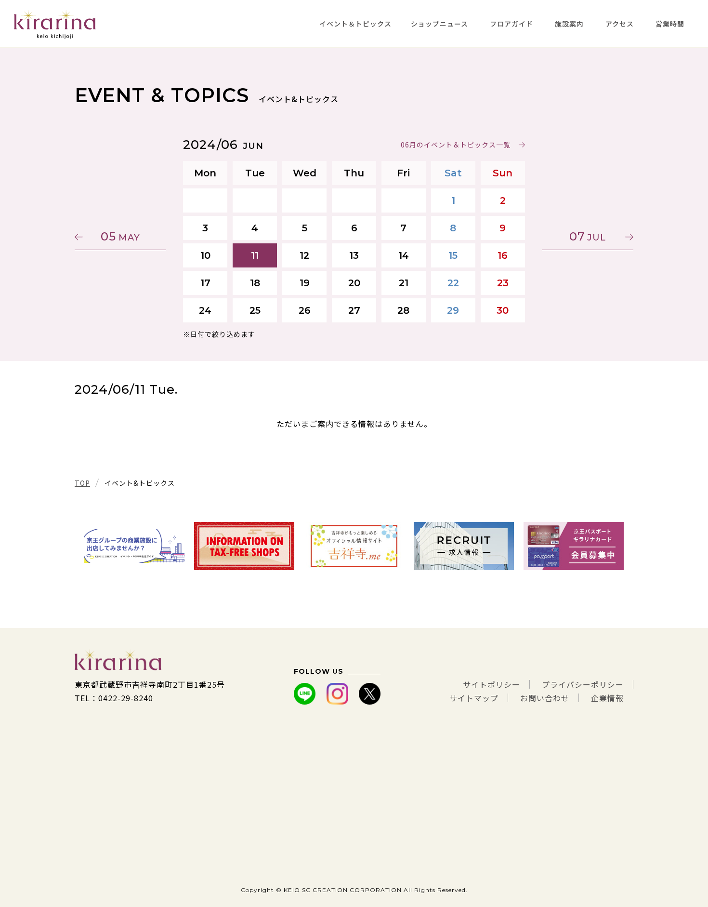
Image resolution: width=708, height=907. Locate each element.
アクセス (619, 23)
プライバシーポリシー (583, 684)
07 (587, 236)
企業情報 (607, 698)
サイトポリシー (491, 684)
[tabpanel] (134, 546)
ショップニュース (439, 23)
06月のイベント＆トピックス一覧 (456, 144)
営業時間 (670, 23)
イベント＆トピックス (355, 23)
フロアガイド (511, 23)
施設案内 (569, 23)
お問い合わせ (544, 698)
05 (120, 236)
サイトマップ (473, 698)
